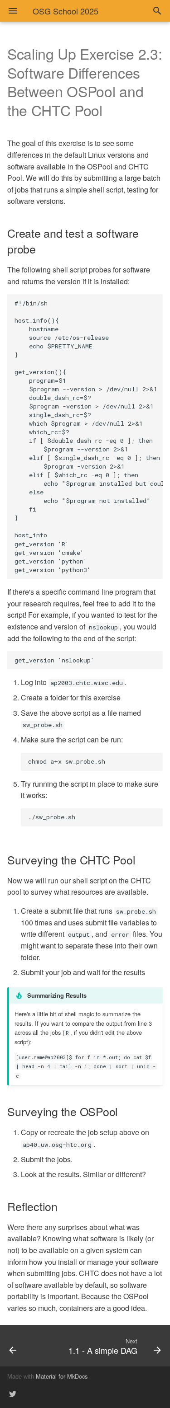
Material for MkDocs (61, 1376)
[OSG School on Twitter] (12, 1393)
